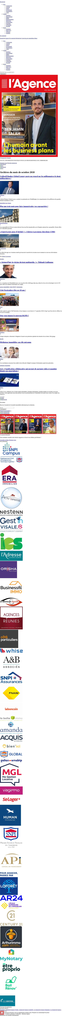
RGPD (1, 339)
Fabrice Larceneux (6, 256)
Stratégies (8, 29)
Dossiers (8, 33)
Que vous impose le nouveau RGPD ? (14, 316)
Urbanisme (8, 25)
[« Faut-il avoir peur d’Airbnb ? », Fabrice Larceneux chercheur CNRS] (9, 247)
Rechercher (3, 74)
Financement (9, 22)
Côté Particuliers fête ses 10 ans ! (13, 290)
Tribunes (8, 31)
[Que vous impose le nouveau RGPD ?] (9, 331)
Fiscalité (8, 26)
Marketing (8, 21)
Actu (4, 4)
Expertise (8, 23)
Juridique (8, 15)
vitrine (11, 287)
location (2, 259)
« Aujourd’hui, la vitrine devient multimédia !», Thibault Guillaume (26, 262)
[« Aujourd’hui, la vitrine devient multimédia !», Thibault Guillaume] (9, 277)
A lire (7, 12)
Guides (4, 14)
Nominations (9, 11)
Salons (7, 8)
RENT (14, 287)
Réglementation (10, 19)
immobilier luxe (3, 203)
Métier (7, 18)
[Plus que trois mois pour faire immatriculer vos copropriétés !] (9, 221)
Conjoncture (9, 5)
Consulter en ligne (4, 440)
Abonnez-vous (3, 163)
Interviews (8, 30)
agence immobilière (4, 287)
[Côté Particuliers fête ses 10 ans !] (9, 305)
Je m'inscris (3, 409)
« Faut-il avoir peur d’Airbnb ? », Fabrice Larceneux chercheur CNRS (27, 232)
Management (9, 16)
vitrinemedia (19, 287)
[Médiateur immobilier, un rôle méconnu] (9, 357)
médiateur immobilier (5, 365)
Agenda (8, 7)
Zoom (4, 27)
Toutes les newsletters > (5, 410)
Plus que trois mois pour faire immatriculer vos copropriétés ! (24, 206)
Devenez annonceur (12, 163)
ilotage (9, 203)
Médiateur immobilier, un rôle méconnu (15, 342)
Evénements (9, 10)
